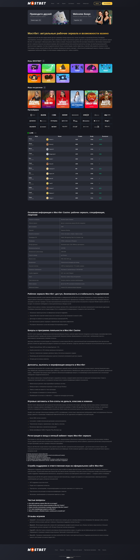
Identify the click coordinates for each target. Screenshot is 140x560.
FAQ (99, 550)
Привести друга (34, 20)
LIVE (58, 3)
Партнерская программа (90, 550)
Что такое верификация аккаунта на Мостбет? (42, 509)
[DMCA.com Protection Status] (70, 558)
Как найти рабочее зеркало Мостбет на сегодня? (43, 503)
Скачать (104, 550)
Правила (62, 550)
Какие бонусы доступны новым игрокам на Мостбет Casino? (47, 505)
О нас (56, 550)
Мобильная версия (77, 550)
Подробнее (76, 20)
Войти (97, 3)
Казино (63, 3)
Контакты (68, 550)
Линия (52, 3)
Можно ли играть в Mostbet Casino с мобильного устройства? (47, 511)
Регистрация (107, 3)
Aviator (78, 3)
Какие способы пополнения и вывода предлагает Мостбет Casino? (48, 507)
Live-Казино (71, 3)
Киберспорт (86, 3)
